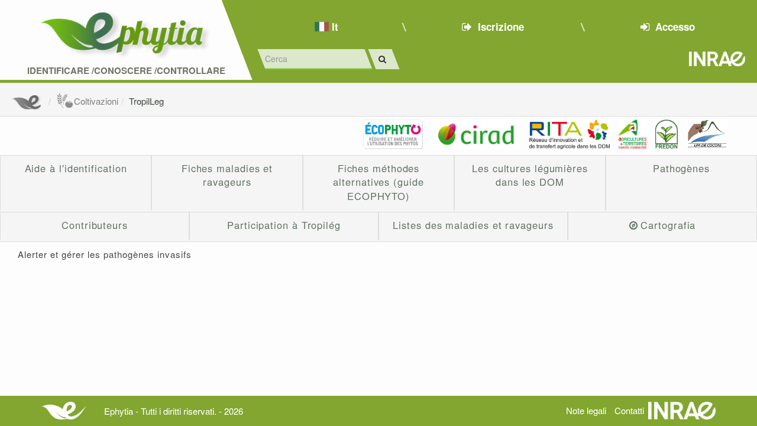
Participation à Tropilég (284, 225)
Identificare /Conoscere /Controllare (126, 70)
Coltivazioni (96, 101)
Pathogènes (681, 168)
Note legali (586, 410)
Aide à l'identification (76, 168)
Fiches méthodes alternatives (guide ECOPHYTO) (378, 182)
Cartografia (667, 225)
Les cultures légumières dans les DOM (530, 175)
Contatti (629, 410)
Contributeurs (95, 225)
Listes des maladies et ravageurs (473, 225)
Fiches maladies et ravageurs (227, 175)
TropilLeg (146, 101)
